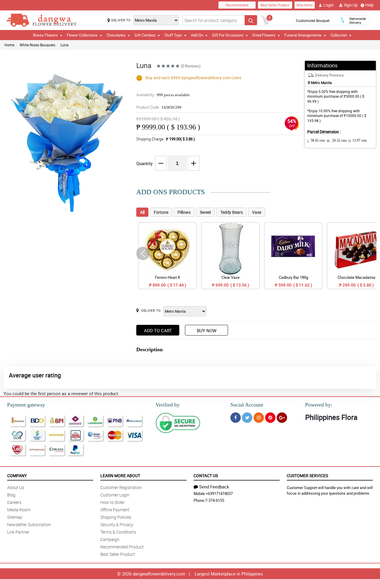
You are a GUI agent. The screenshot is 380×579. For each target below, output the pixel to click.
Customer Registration (121, 487)
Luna (65, 44)
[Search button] (251, 20)
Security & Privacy (116, 524)
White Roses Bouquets (37, 44)
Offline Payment (114, 509)
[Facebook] (235, 417)
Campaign (109, 539)
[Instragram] (259, 417)
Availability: (163, 94)
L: (316, 140)
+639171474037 (219, 493)
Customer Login (114, 495)
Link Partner (18, 532)
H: (357, 140)
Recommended (237, 5)
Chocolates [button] (116, 35)
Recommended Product (122, 547)
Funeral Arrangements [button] (303, 35)
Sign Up (351, 5)
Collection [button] (338, 35)
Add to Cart (158, 330)
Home (9, 44)
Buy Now (206, 330)
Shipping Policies (115, 517)
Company (17, 475)
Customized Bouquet (313, 20)
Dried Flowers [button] (264, 35)
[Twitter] (247, 417)
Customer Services (307, 475)
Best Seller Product (275, 5)
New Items (305, 5)
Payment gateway (26, 405)
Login (328, 5)
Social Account (246, 405)
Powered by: (318, 405)
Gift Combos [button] (145, 35)
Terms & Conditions (118, 532)
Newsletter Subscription (29, 524)
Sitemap (14, 517)
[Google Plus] (282, 417)
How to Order (112, 502)
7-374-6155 (214, 500)
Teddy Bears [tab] (231, 212)
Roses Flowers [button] (45, 35)
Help (369, 5)
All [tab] (142, 212)
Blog (11, 495)
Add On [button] (197, 35)
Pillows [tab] (184, 212)
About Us (15, 487)
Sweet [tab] (205, 212)
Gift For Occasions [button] (227, 35)
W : (337, 140)
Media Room (18, 509)
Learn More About (120, 475)
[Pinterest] (270, 417)
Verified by (168, 405)
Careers (14, 502)
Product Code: (158, 107)
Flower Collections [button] (82, 35)
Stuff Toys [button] (173, 35)
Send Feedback (214, 487)
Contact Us (206, 475)
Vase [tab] (256, 212)
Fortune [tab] (161, 212)
